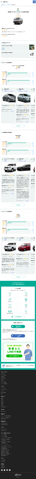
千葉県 (2, 399)
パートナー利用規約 (4, 436)
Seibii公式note (3, 430)
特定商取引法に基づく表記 (5, 449)
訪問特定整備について (4, 455)
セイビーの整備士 (3, 382)
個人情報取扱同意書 (4, 448)
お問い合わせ (3, 461)
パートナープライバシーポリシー (6, 445)
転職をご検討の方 (3, 418)
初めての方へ (3, 373)
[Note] (2, 470)
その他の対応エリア (4, 406)
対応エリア (2, 379)
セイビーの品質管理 (4, 383)
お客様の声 (2, 376)
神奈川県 (2, 402)
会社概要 (2, 465)
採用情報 (2, 467)
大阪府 (2, 405)
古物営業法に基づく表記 (4, 451)
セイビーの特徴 (3, 375)
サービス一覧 (3, 388)
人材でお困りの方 (3, 423)
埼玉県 (2, 401)
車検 (5, 161)
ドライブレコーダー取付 (23, 161)
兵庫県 (6, 90)
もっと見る (3, 49)
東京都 (2, 398)
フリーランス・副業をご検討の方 (6, 415)
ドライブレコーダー (4, 389)
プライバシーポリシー (4, 444)
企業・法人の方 (3, 411)
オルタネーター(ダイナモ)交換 (9, 91)
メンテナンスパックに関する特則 (6, 437)
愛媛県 (20, 90)
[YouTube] (9, 470)
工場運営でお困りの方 (4, 424)
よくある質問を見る (18, 316)
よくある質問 (3, 459)
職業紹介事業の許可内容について (6, 454)
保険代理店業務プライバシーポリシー (6, 446)
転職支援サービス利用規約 (5, 452)
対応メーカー (3, 380)
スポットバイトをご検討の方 (5, 417)
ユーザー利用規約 (3, 434)
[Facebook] (7, 470)
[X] (4, 470)
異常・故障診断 (3, 392)
